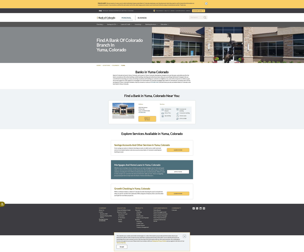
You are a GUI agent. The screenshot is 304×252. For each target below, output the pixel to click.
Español (188, 10)
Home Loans (139, 216)
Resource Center (121, 212)
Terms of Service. (121, 242)
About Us (166, 10)
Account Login (197, 10)
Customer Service (180, 10)
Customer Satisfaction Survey (160, 220)
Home (99, 65)
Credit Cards (139, 223)
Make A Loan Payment (142, 217)
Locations (106, 65)
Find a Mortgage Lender (160, 212)
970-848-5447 (155, 82)
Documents (121, 216)
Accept (122, 246)
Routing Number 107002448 (103, 219)
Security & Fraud (122, 214)
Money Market (140, 225)
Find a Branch (160, 10)
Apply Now (181, 172)
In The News (121, 217)
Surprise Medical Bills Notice (106, 216)
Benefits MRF (104, 214)
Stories (120, 219)
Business (142, 18)
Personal (126, 18)
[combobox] (196, 17)
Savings (138, 214)
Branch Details (147, 118)
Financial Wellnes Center (124, 210)
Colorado (115, 65)
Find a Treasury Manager (160, 216)
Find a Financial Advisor (160, 217)
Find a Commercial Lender (161, 214)
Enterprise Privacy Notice (159, 241)
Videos (120, 221)
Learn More (181, 150)
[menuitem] (126, 17)
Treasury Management (142, 227)
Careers (172, 10)
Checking (139, 212)
